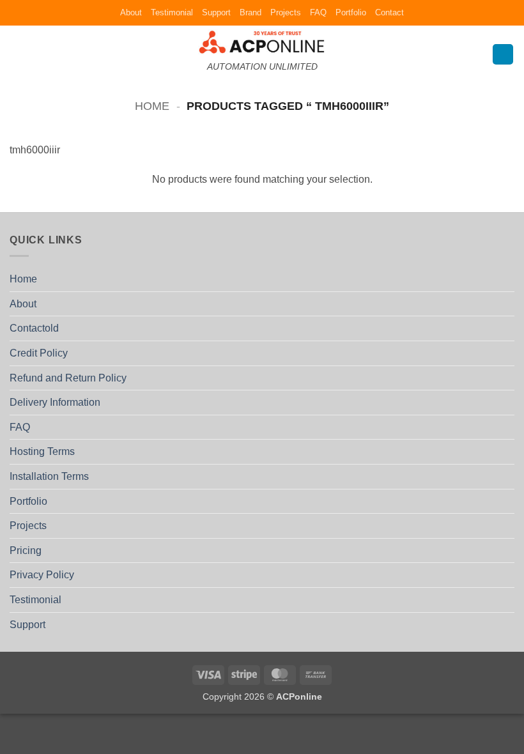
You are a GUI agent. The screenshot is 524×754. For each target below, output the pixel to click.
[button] (17, 54)
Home (152, 105)
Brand (250, 12)
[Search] (503, 54)
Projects (285, 12)
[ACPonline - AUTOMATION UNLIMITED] (262, 41)
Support (216, 12)
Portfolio (350, 12)
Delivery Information (55, 402)
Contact (389, 12)
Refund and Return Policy (68, 378)
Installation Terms (49, 476)
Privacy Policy (42, 574)
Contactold (34, 328)
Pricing (26, 550)
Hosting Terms (42, 451)
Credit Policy (39, 353)
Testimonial (172, 12)
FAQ (318, 12)
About (131, 12)
